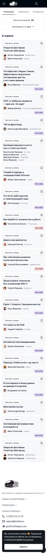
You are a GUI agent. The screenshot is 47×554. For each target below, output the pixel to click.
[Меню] (4, 3)
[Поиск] (36, 3)
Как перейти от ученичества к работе (22, 219)
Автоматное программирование (19, 342)
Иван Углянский (15, 59)
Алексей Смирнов (16, 458)
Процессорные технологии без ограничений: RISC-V (16, 282)
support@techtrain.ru (15, 521)
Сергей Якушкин (15, 288)
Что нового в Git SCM (13, 325)
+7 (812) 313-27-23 (14, 516)
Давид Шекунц (14, 108)
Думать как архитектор (15, 240)
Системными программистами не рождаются (18, 425)
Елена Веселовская (17, 224)
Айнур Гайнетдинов (17, 180)
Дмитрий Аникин (11, 157)
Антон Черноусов (16, 55)
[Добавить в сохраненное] (42, 43)
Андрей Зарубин (15, 329)
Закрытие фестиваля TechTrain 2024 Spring (14, 449)
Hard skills (39, 89)
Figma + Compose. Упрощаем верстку (21, 304)
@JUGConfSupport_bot (16, 526)
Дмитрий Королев (16, 367)
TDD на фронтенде (12, 124)
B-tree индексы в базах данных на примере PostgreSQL (18, 384)
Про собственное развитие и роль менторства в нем (16, 258)
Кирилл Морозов (11, 155)
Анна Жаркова (10, 160)
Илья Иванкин (14, 85)
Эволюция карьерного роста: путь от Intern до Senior (17, 146)
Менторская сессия (13, 407)
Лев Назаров (13, 203)
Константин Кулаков (12, 152)
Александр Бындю (16, 411)
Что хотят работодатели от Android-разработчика (15, 197)
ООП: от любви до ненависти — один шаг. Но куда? (17, 102)
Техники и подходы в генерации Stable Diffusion (16, 174)
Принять (24, 547)
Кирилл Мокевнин (16, 346)
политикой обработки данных (19, 540)
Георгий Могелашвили (18, 265)
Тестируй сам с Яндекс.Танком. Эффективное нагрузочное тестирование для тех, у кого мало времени (19, 76)
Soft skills (39, 228)
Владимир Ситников (17, 391)
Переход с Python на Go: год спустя (20, 362)
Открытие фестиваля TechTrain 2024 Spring (14, 49)
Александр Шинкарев (18, 129)
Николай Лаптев (15, 244)
